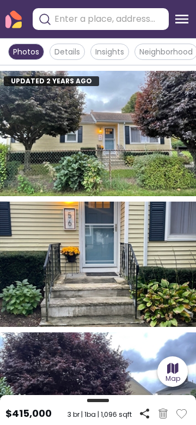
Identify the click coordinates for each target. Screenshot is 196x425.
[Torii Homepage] (13, 19)
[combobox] (108, 19)
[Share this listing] (144, 413)
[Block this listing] (163, 413)
